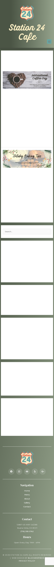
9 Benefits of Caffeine (13, 261)
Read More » (8, 141)
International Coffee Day (23, 99)
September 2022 (10, 350)
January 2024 (9, 346)
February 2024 (9, 342)
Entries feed (8, 422)
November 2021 (10, 354)
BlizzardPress (36, 558)
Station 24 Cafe (27, 33)
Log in (5, 418)
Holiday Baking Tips (26, 178)
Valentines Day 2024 (12, 265)
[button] (49, 41)
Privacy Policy (27, 561)
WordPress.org (9, 430)
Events (6, 382)
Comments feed (10, 426)
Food (5, 110)
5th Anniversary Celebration (15, 269)
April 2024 (7, 338)
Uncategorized (15, 110)
